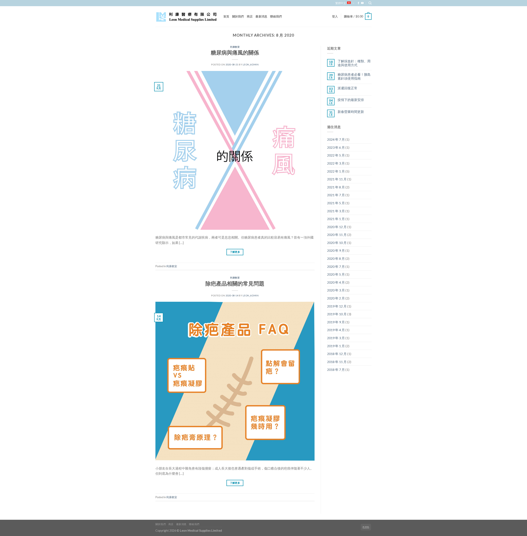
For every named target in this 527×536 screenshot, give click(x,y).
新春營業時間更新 (351, 112)
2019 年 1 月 (336, 346)
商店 (250, 16)
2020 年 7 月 (336, 266)
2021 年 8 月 (336, 187)
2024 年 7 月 (336, 139)
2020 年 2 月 (336, 298)
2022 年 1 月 (336, 171)
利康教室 (235, 46)
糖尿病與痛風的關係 (235, 52)
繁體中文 (340, 3)
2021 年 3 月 (336, 211)
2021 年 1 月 (336, 219)
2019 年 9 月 (336, 322)
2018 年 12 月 (337, 354)
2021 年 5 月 (336, 203)
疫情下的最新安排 (351, 100)
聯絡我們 (276, 16)
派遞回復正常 (347, 88)
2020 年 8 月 (336, 258)
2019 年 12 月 (337, 306)
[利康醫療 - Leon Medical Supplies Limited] (186, 16)
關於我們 (238, 16)
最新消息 (261, 16)
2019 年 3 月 (336, 338)
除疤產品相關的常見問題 (234, 283)
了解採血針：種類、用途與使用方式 (354, 63)
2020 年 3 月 (336, 290)
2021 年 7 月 (336, 195)
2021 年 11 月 (337, 179)
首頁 (226, 16)
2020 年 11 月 (337, 235)
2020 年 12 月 (337, 227)
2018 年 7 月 (336, 369)
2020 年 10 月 (337, 243)
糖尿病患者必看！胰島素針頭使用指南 (354, 76)
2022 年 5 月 (336, 155)
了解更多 (235, 251)
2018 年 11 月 (337, 362)
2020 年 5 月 (336, 274)
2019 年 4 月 (336, 330)
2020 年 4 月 (336, 282)
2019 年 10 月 (337, 314)
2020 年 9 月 (336, 250)
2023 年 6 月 (336, 147)
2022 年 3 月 (336, 163)
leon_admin (251, 64)
